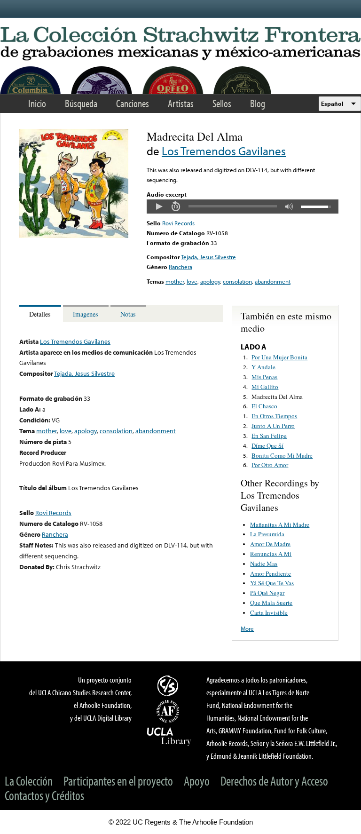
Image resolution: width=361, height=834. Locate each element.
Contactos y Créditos (44, 795)
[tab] (41, 313)
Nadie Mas (263, 563)
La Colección (29, 780)
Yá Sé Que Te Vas (272, 583)
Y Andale (263, 367)
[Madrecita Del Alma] (73, 235)
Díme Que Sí (267, 445)
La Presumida (267, 534)
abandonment (272, 281)
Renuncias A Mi (270, 553)
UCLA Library (169, 736)
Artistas (181, 103)
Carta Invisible (269, 612)
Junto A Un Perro (273, 425)
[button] (158, 206)
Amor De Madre (270, 544)
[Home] (180, 44)
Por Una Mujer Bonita (279, 357)
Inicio (37, 103)
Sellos (221, 103)
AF (169, 711)
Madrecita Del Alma (277, 396)
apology (210, 281)
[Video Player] (242, 206)
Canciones (132, 103)
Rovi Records (178, 223)
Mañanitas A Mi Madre (279, 524)
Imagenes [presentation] (85, 314)
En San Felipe (269, 435)
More (247, 628)
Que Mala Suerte (271, 602)
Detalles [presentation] (40, 314)
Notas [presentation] (128, 314)
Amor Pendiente (270, 573)
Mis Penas (264, 377)
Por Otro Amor (269, 465)
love (192, 281)
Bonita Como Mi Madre (282, 455)
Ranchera (180, 266)
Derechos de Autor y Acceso (274, 780)
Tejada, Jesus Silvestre (208, 257)
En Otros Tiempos (274, 416)
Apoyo (197, 780)
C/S (169, 685)
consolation (237, 281)
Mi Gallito (264, 386)
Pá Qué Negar (267, 592)
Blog (257, 103)
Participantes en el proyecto (118, 780)
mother (174, 281)
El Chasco (264, 406)
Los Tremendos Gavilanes (224, 150)
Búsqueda (81, 103)
